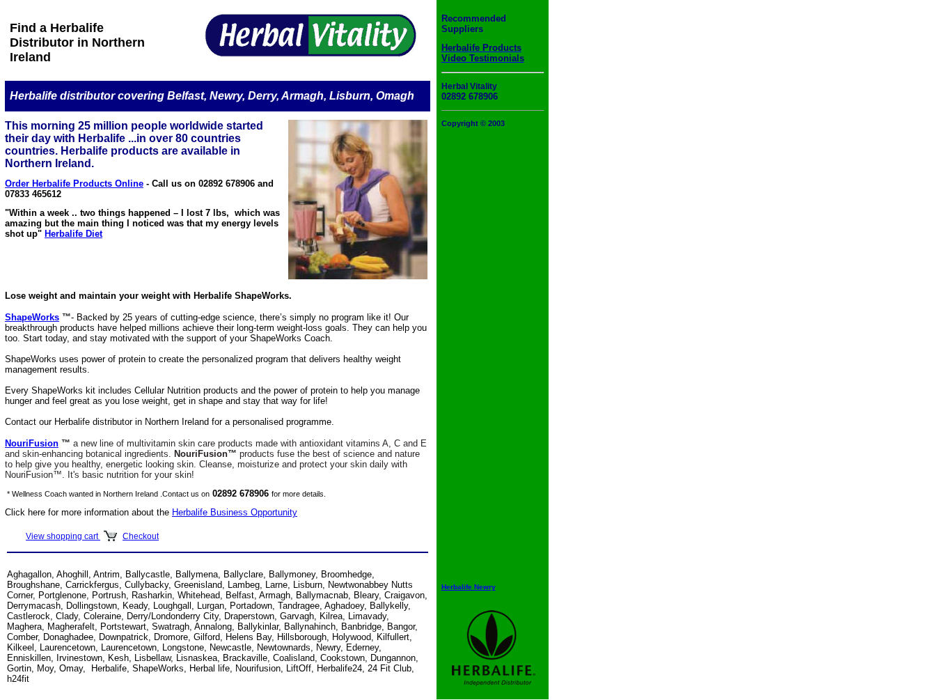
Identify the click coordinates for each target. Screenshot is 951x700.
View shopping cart (63, 536)
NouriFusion (31, 443)
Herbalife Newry (468, 587)
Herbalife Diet (73, 233)
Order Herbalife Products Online (74, 183)
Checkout (141, 536)
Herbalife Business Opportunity (234, 512)
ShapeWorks (32, 317)
